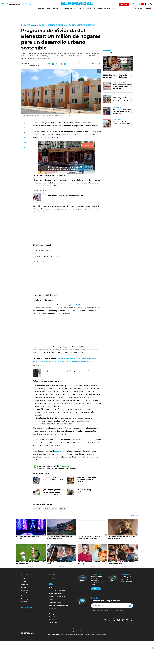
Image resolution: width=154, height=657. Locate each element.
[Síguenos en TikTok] (145, 4)
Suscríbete (123, 4)
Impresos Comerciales (57, 590)
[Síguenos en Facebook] (133, 4)
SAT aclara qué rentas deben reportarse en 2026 (53, 478)
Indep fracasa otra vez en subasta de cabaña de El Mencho (86, 479)
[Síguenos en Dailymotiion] (132, 620)
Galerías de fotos (27, 611)
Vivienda (62, 508)
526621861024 (96, 577)
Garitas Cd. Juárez (143, 8)
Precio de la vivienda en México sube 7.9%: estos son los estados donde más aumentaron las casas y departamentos (53, 492)
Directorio (52, 608)
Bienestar (89, 25)
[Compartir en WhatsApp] (49, 64)
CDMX (47, 8)
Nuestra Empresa (55, 602)
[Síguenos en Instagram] (139, 4)
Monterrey (78, 8)
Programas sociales (50, 508)
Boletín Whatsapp (55, 578)
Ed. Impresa (97, 8)
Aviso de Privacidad (55, 593)
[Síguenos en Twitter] (136, 4)
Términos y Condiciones (117, 610)
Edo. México (56, 8)
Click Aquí (96, 589)
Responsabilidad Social (57, 596)
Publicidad (53, 617)
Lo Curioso (25, 584)
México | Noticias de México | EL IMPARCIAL (59, 25)
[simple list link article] (118, 64)
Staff (50, 587)
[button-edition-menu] (135, 8)
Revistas (107, 8)
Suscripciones (54, 614)
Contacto (52, 611)
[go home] (27, 633)
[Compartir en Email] (64, 64)
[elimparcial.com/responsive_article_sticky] (153, 648)
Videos (23, 614)
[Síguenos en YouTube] (142, 4)
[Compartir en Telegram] (60, 64)
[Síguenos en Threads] (148, 4)
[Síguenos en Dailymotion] (151, 4)
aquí (74, 468)
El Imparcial (28, 25)
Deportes (24, 590)
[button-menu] (2, 4)
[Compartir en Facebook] (53, 64)
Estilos (23, 596)
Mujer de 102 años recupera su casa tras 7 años (85, 491)
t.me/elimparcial (126, 577)
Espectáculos (26, 593)
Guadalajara (67, 8)
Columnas (87, 8)
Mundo (23, 581)
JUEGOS (41, 8)
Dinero (23, 587)
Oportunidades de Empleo (58, 605)
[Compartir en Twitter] (57, 64)
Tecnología (25, 599)
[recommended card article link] (37, 197)
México (23, 578)
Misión (51, 599)
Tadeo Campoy (28, 63)
